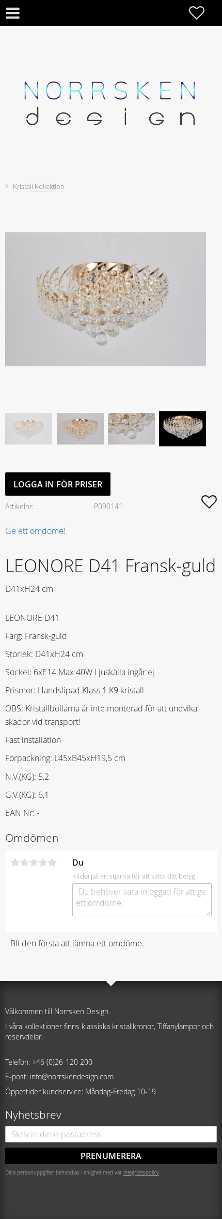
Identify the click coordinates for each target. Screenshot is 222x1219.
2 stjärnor (24, 862)
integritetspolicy (141, 1172)
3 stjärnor (33, 862)
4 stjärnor (42, 862)
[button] (202, 13)
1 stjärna (15, 862)
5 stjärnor (52, 862)
